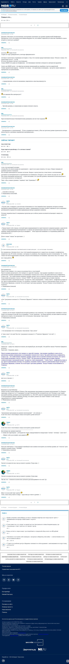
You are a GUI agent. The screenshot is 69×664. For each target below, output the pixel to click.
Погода (25, 2)
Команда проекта (7, 607)
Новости (18, 2)
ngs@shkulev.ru (22, 632)
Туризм (39, 2)
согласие (3, 11)
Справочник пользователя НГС (11, 569)
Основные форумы (12, 14)
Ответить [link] (3, 42)
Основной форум (23, 14)
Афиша (45, 2)
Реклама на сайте (7, 604)
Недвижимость (5, 2)
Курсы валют (52, 2)
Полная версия (6, 566)
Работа (12, 2)
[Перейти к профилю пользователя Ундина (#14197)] (3, 424)
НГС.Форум (3, 14)
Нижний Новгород (7, 594)
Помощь (4, 612)
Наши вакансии (6, 609)
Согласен (64, 10)
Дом (29, 2)
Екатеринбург (6, 591)
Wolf (3, 203)
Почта (34, 2)
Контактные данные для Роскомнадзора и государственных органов (20, 619)
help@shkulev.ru (14, 635)
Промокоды (61, 2)
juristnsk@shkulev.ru (43, 634)
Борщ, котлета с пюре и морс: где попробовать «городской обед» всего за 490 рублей (32, 531)
